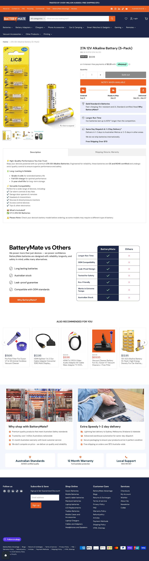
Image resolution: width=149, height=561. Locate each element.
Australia (138, 9)
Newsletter (125, 504)
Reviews (74, 9)
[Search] (112, 18)
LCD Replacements (73, 508)
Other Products (32, 34)
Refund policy (98, 514)
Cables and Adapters (74, 524)
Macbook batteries (73, 501)
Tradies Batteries (72, 511)
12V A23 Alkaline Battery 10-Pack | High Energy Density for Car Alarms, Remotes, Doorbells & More (131, 361)
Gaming (118, 27)
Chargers (39, 27)
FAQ (23, 9)
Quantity (83, 69)
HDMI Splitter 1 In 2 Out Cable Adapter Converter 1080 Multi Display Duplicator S (45, 361)
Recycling (30, 9)
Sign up (35, 505)
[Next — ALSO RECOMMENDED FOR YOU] (144, 342)
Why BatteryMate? (27, 300)
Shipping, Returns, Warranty (107, 152)
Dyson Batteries (72, 491)
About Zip (125, 501)
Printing (47, 34)
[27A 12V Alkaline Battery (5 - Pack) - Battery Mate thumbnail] (7, 135)
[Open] (6, 555)
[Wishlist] (126, 18)
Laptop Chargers (72, 520)
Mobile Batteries (72, 494)
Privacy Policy (99, 504)
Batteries (7, 27)
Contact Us (16, 9)
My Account (126, 494)
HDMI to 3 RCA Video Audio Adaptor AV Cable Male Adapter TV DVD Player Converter (73, 362)
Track (48, 9)
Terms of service (100, 501)
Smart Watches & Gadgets (98, 27)
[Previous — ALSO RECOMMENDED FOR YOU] (4, 342)
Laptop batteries (72, 504)
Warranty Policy (99, 511)
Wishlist (124, 497)
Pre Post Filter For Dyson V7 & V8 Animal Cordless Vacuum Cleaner (15, 361)
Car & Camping (76, 27)
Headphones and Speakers (76, 527)
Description (35, 152)
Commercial (40, 9)
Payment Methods (100, 521)
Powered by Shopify (10, 554)
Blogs (95, 494)
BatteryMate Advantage (61, 9)
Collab (123, 508)
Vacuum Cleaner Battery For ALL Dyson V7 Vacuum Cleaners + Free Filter (103, 362)
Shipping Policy (99, 524)
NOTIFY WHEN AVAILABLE (113, 82)
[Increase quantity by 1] (100, 75)
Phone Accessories (56, 27)
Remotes (130, 27)
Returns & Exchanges (102, 497)
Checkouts (125, 491)
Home (5, 42)
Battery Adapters (23, 27)
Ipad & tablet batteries (74, 497)
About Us (6, 9)
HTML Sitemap (99, 528)
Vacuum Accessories (12, 34)
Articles (96, 518)
